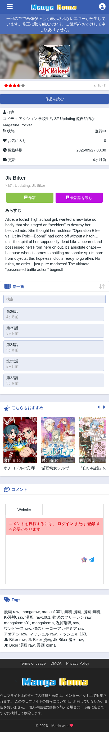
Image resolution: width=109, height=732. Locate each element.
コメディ (10, 118)
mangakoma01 (17, 623)
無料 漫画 (72, 611)
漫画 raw (11, 611)
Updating (67, 118)
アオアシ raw (15, 634)
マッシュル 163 (72, 634)
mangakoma (43, 623)
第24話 (12, 345)
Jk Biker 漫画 (39, 639)
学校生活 (45, 118)
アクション (28, 118)
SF (56, 118)
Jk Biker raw (15, 639)
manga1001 (52, 611)
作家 (31, 198)
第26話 (12, 311)
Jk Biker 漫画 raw (19, 645)
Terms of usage (33, 663)
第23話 (12, 361)
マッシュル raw (43, 634)
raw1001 (42, 617)
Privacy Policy (77, 663)
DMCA (56, 663)
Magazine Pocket (17, 125)
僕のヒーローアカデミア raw (58, 628)
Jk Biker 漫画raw (68, 639)
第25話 (12, 328)
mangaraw (30, 611)
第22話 (12, 378)
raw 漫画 (25, 617)
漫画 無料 (91, 611)
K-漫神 (10, 617)
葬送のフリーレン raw (72, 617)
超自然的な (85, 118)
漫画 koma (46, 645)
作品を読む (54, 99)
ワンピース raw (17, 628)
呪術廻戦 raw (67, 623)
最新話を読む (80, 198)
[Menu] (9, 7)
